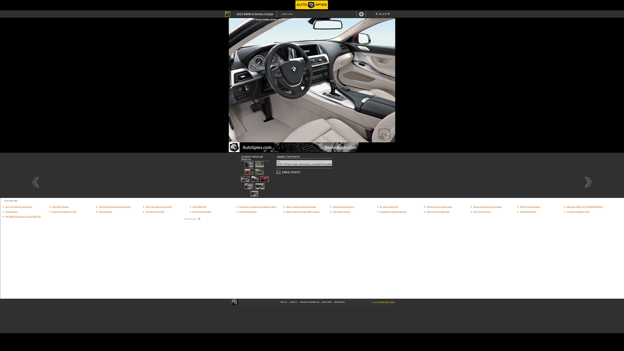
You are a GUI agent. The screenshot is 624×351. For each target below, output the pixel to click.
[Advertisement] (359, 175)
